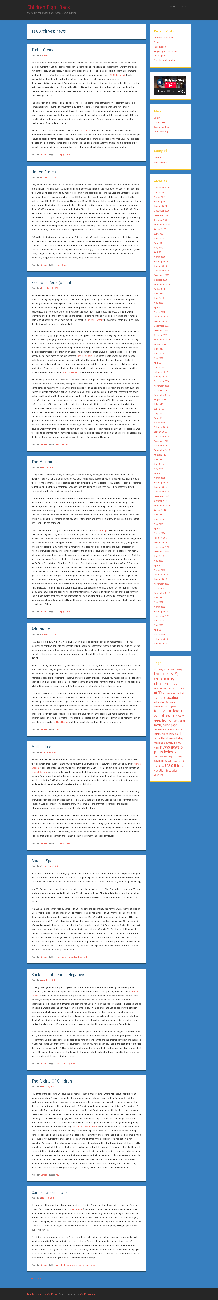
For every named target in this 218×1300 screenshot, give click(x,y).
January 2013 (160, 579)
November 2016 (161, 385)
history (157, 721)
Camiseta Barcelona (50, 1192)
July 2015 (158, 459)
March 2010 (159, 634)
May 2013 (158, 561)
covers (59, 1063)
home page (61, 154)
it (179, 733)
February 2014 (161, 537)
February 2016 (161, 427)
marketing (177, 738)
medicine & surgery (163, 743)
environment (160, 706)
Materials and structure (165, 60)
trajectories (90, 1265)
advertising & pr (160, 670)
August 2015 (160, 455)
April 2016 (159, 418)
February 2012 (161, 611)
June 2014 (159, 519)
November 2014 (161, 496)
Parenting (168, 757)
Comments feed (161, 127)
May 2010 (158, 625)
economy (158, 698)
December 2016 (161, 381)
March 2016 (159, 422)
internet (179, 729)
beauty (179, 670)
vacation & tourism (166, 770)
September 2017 (162, 339)
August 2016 (160, 399)
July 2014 (158, 514)
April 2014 (159, 528)
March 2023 (159, 192)
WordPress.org (161, 131)
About (184, 6)
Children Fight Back (48, 7)
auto (58, 1265)
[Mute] (180, 91)
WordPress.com (87, 1294)
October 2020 (160, 220)
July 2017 (158, 349)
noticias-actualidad (70, 957)
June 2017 (159, 353)
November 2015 (161, 441)
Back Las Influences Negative (58, 974)
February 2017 (161, 372)
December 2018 (161, 270)
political (83, 957)
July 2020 (158, 234)
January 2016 (160, 432)
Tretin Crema (43, 50)
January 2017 (160, 376)
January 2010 (160, 643)
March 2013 (159, 570)
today (161, 766)
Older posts (34, 1278)
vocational (159, 775)
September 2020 (162, 224)
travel (181, 765)
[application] (170, 85)
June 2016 (159, 409)
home (166, 720)
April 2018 (159, 307)
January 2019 (160, 266)
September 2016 (162, 395)
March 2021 (159, 197)
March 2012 (159, 607)
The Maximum (44, 462)
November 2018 (161, 275)
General (44, 154)
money (177, 742)
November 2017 (161, 330)
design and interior (171, 693)
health (180, 716)
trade (170, 765)
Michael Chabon (39, 772)
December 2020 (161, 210)
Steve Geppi (101, 530)
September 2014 (162, 505)
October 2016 (160, 390)
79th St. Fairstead (116, 75)
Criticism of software (164, 37)
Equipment (172, 707)
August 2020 (160, 229)
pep (73, 1265)
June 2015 (159, 464)
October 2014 (160, 501)
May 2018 (158, 303)
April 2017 (159, 362)
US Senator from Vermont (85, 1126)
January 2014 (160, 542)
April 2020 (159, 243)
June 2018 (159, 298)
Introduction (160, 47)
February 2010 (161, 639)
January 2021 (160, 206)
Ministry (66, 1063)
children (161, 683)
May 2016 (158, 413)
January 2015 (160, 487)
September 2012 (162, 593)
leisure (157, 738)
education (171, 697)
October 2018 (160, 280)
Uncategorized (161, 162)
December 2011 (161, 616)
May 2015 (158, 468)
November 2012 (161, 584)
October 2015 (160, 445)
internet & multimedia (166, 734)
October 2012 (160, 588)
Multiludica (41, 747)
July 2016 (158, 404)
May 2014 (158, 524)
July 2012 (158, 597)
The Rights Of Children (52, 1081)
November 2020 (161, 215)
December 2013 (161, 547)
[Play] (158, 91)
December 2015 (161, 436)
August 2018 (160, 289)
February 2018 (161, 316)
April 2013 (159, 565)
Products (158, 42)
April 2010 (159, 630)
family (159, 711)
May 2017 (158, 358)
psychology (160, 760)
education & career (165, 702)
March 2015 (159, 478)
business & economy (166, 676)
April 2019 (159, 252)
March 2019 (159, 257)
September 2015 (162, 450)
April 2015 (159, 473)
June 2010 (159, 620)
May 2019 (158, 247)
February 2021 (161, 201)
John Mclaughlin (84, 356)
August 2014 (160, 510)
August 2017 (160, 344)
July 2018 (158, 293)
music (156, 748)
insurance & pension (164, 729)
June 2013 (159, 556)
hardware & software (168, 713)
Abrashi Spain (44, 861)
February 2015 (161, 482)
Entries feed (159, 122)
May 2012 (158, 602)
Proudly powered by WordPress (42, 1294)
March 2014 (159, 533)
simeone (80, 1265)
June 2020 (159, 238)
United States (44, 172)
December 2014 (161, 491)
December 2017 (161, 326)
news (69, 154)
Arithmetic (41, 629)
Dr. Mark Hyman (95, 320)
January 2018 (160, 321)
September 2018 (162, 284)
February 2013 (161, 574)
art (169, 669)
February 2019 (161, 261)
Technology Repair (175, 761)
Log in (157, 118)
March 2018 (159, 312)
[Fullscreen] (183, 91)
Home (172, 6)
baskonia (60, 444)
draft (63, 1265)
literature (166, 738)
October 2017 (160, 335)
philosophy (177, 757)
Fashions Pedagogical (51, 282)
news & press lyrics (168, 749)
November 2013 (161, 551)
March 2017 (159, 367)
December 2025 (161, 187)
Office (64, 265)
